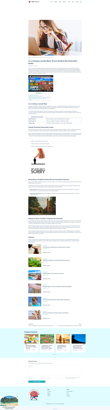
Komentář (31, 366)
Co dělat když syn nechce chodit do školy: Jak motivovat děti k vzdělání (47, 347)
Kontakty (77, 1)
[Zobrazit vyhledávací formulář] (81, 2)
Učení (69, 1)
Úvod (52, 1)
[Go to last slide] (26, 344)
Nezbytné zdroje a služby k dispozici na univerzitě (37, 98)
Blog (67, 392)
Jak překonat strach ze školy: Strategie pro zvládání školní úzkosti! (78, 347)
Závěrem (30, 99)
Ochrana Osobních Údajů (59, 403)
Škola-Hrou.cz (31, 65)
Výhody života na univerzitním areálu (35, 96)
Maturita (49, 394)
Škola (60, 1)
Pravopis (55, 1)
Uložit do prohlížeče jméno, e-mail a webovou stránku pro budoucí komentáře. (72, 378)
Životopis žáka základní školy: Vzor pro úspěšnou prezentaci (31, 347)
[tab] (54, 354)
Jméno (30, 378)
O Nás (73, 1)
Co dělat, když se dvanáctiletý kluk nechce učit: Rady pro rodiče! (70, 325)
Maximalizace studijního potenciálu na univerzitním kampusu (39, 97)
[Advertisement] (55, 10)
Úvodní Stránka (69, 391)
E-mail (48, 378)
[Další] (84, 344)
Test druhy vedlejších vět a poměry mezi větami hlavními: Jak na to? (40, 325)
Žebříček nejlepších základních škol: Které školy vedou (61, 347)
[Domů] (28, 57)
